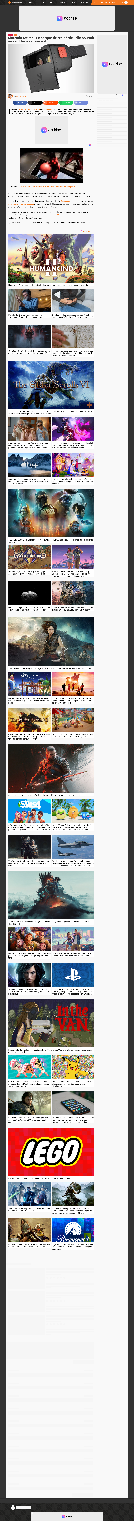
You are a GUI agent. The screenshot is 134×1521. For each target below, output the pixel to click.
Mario (59, 215)
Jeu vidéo (10, 34)
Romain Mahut (21, 96)
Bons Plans (85, 2)
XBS (102, 2)
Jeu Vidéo (31, 2)
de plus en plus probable (29, 109)
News (15, 34)
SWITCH (107, 2)
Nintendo (48, 109)
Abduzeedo (65, 201)
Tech (42, 2)
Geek (51, 2)
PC (94, 2)
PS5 (98, 2)
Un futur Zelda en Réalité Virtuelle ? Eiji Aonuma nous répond (47, 186)
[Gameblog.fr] (14, 2)
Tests (73, 2)
